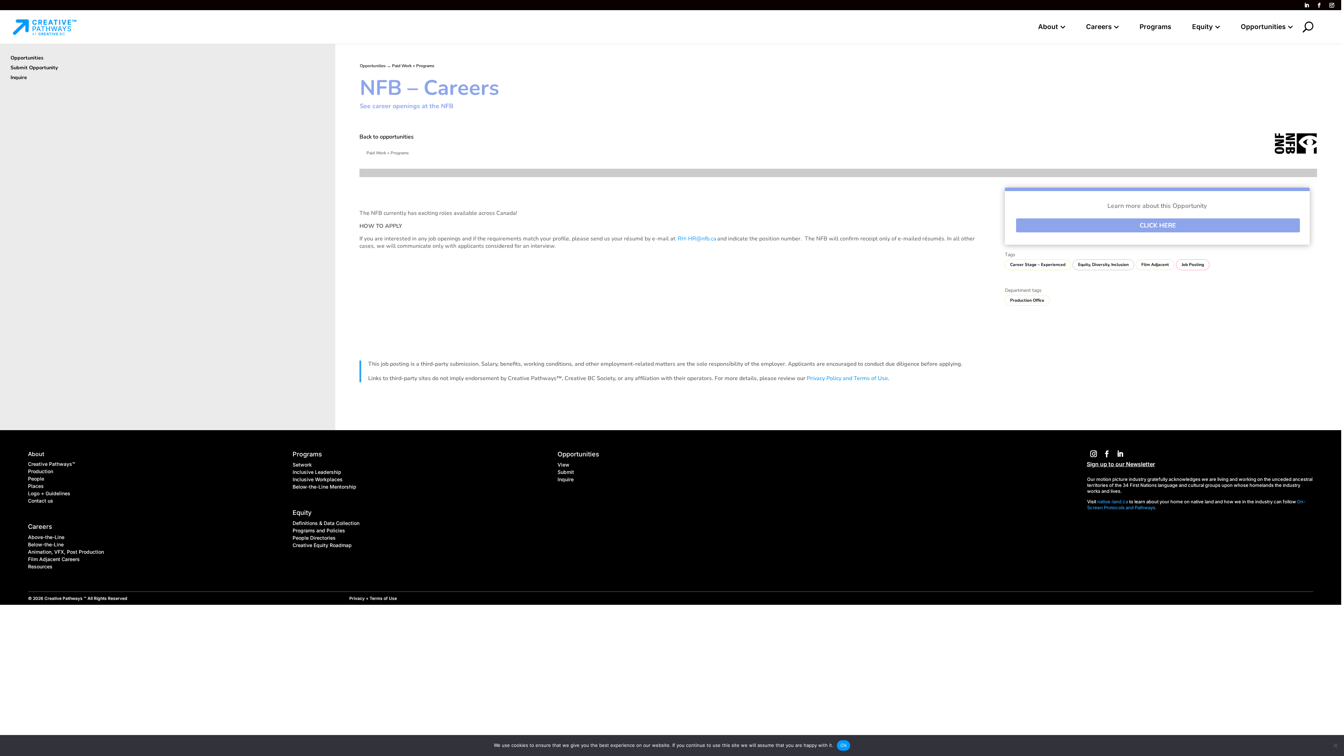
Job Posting (1193, 264)
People (36, 479)
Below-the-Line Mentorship (324, 487)
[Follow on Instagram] (1332, 5)
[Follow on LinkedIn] (1306, 5)
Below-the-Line (46, 544)
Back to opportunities (386, 137)
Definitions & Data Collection (326, 523)
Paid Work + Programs (413, 66)
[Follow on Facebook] (1319, 5)
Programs (1155, 27)
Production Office (1027, 300)
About (1048, 27)
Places (36, 486)
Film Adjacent (1155, 264)
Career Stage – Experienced (1037, 264)
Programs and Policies (319, 530)
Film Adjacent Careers (54, 559)
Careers (1099, 27)
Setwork (302, 465)
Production (40, 471)
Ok (843, 745)
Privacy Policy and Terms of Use (847, 378)
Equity (1202, 27)
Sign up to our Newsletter (1121, 464)
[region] (672, 378)
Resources (40, 566)
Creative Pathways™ (51, 464)
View (563, 465)
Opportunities (1263, 27)
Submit (566, 472)
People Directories (314, 538)
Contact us (40, 501)
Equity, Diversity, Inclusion (1103, 264)
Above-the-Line (46, 537)
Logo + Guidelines (49, 493)
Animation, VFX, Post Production (66, 552)
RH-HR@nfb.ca (697, 239)
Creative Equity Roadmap (322, 545)
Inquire (566, 479)
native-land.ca (1112, 501)
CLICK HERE (1158, 225)
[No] (1335, 745)
